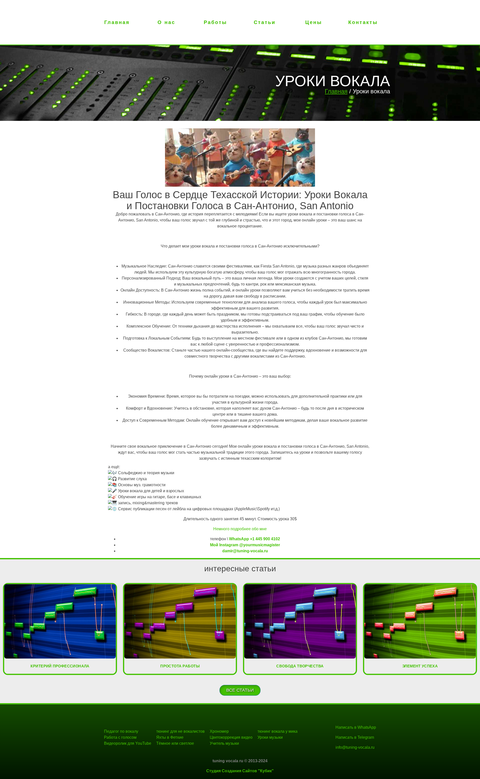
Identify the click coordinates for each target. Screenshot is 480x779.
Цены (313, 22)
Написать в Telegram (355, 737)
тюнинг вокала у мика (278, 731)
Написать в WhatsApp (356, 727)
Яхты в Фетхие (170, 737)
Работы (215, 22)
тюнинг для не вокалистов (180, 731)
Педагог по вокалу (121, 731)
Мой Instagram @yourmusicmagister (245, 545)
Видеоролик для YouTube (127, 743)
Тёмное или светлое (175, 743)
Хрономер (219, 731)
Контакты (363, 22)
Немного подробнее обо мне (240, 529)
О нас (166, 22)
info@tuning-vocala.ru (355, 747)
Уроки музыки (270, 737)
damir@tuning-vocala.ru (245, 551)
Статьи (265, 22)
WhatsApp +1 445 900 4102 (254, 539)
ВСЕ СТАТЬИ (240, 690)
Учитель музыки (224, 743)
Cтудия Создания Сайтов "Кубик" (240, 771)
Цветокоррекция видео (231, 737)
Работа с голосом (120, 737)
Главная (117, 22)
